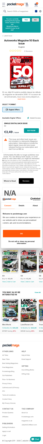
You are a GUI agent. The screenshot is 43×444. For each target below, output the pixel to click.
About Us (25, 412)
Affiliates (5, 417)
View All (38, 292)
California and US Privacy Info (10, 389)
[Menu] (3, 4)
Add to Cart (11, 282)
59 (22, 276)
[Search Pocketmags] (4, 11)
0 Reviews (28, 51)
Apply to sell (6, 431)
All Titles (5, 355)
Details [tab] (21, 206)
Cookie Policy (7, 399)
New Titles (6, 359)
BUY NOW (31, 131)
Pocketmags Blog (8, 371)
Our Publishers (7, 375)
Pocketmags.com (27, 417)
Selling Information (8, 427)
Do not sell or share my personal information (21, 242)
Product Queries (7, 412)
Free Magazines (7, 367)
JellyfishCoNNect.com (29, 425)
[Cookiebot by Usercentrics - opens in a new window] (30, 199)
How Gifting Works (28, 370)
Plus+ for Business (8, 379)
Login (4, 435)
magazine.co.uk (27, 421)
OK (21, 234)
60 (3, 276)
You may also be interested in (11, 292)
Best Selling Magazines (10, 363)
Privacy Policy (7, 383)
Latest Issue (8, 36)
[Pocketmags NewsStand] (15, 4)
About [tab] (35, 206)
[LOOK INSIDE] (21, 88)
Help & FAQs (26, 355)
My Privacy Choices (9, 403)
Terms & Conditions (9, 395)
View (4, 282)
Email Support (26, 359)
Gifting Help (26, 374)
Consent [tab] (7, 206)
